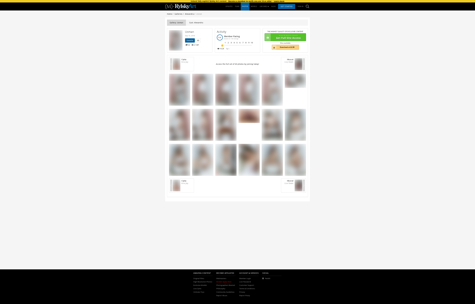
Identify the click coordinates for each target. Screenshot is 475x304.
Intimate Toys (198, 292)
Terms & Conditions (247, 289)
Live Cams (197, 289)
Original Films (198, 278)
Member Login (245, 278)
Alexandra (189, 14)
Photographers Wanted (225, 285)
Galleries (178, 14)
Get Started (287, 6)
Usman (189, 32)
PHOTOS (245, 6)
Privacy (242, 292)
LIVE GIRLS (263, 6)
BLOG (273, 6)
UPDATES (229, 6)
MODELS (254, 6)
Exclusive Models (200, 285)
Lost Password (245, 282)
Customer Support (246, 285)
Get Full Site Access (288, 37)
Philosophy (220, 289)
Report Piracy (244, 295)
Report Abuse (221, 295)
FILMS (237, 6)
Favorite (190, 40)
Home (169, 14)
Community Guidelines (225, 292)
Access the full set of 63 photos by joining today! (237, 64)
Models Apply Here (223, 282)
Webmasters (221, 278)
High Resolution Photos (202, 282)
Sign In (300, 6)
